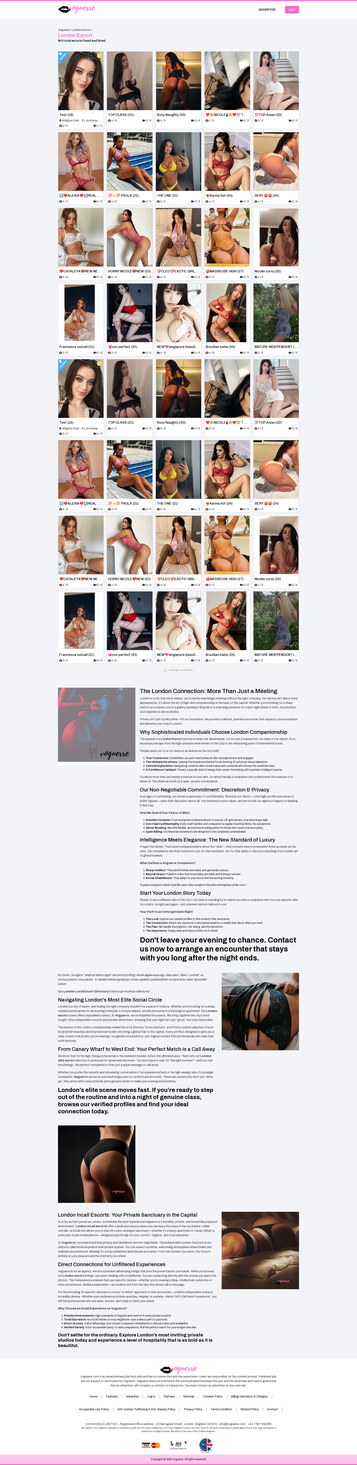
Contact (272, 1409)
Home (93, 1396)
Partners (169, 1396)
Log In (151, 1396)
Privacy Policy (193, 1409)
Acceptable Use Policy (94, 1409)
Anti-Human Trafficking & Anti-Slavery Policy (146, 1409)
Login (292, 9)
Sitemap (188, 1396)
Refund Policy (249, 1409)
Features (112, 1396)
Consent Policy (213, 1396)
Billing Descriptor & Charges (249, 1396)
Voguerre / (64, 29)
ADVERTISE (267, 9)
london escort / (82, 29)
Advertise (132, 1396)
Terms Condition (221, 1409)
